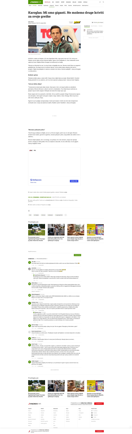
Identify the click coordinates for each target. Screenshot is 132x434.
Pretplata (47, 2)
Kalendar (30, 423)
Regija (29, 415)
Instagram (95, 415)
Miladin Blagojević (36, 294)
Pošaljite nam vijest (95, 419)
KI (29, 325)
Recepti (67, 412)
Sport (62, 2)
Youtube (95, 412)
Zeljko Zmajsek (35, 361)
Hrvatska (30, 412)
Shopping (55, 410)
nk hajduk (36, 215)
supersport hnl (58, 215)
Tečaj (80, 410)
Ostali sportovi (85, 5)
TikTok (94, 417)
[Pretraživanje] (103, 2)
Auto (54, 421)
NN (29, 283)
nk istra (43, 215)
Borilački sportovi (77, 5)
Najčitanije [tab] (94, 26)
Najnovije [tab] (87, 26)
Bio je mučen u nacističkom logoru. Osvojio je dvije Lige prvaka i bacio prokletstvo (95, 32)
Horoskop (55, 427)
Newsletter (93, 421)
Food (54, 417)
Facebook (95, 410)
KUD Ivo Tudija (35, 324)
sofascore (50, 215)
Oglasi (74, 2)
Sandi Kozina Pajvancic (40, 275)
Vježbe (67, 417)
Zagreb (29, 417)
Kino (80, 415)
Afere (29, 425)
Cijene (80, 2)
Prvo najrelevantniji (41, 258)
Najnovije (40, 5)
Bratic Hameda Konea (36, 331)
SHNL (65, 5)
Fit (53, 423)
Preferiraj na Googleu (98, 22)
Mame (54, 419)
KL (29, 303)
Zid (53, 2)
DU (33, 312)
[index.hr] (35, 2)
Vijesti (57, 2)
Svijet (29, 410)
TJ (29, 262)
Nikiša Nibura (35, 283)
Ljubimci (55, 415)
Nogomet (52, 5)
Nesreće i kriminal (32, 419)
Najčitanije (46, 5)
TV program (81, 412)
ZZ (29, 362)
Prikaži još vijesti (93, 37)
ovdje (61, 200)
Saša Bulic (34, 268)
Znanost (30, 421)
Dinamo (57, 5)
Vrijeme (80, 417)
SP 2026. (35, 5)
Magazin (55, 408)
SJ (29, 338)
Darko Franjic (34, 344)
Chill (54, 425)
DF (29, 345)
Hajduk (61, 5)
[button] (30, 229)
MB (29, 295)
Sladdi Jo (34, 337)
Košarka (70, 5)
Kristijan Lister (35, 302)
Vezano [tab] (100, 26)
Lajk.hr (67, 415)
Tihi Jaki (33, 261)
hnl (30, 215)
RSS (79, 419)
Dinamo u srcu (38, 312)
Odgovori (68, 419)
